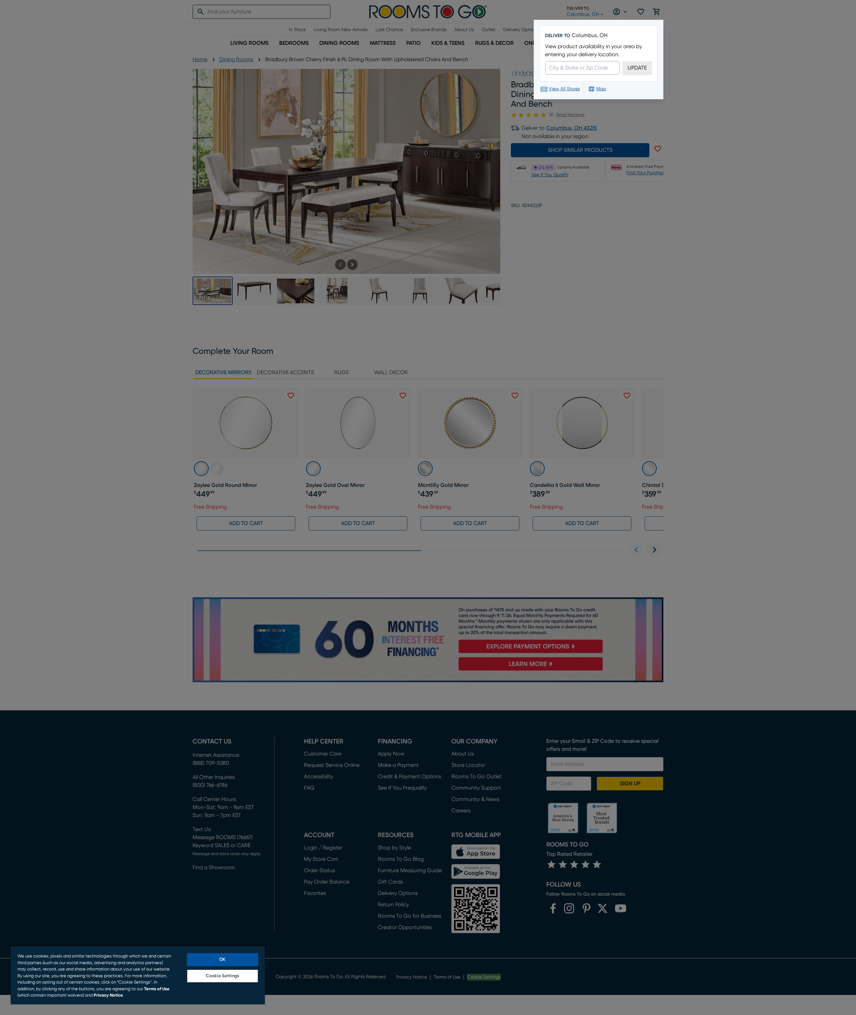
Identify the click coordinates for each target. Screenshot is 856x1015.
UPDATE (637, 68)
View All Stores (564, 89)
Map (601, 89)
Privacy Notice (108, 995)
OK (222, 959)
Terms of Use (157, 989)
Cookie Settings (222, 976)
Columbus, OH (590, 35)
